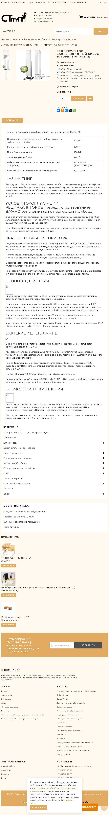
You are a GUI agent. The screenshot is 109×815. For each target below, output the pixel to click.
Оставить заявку (85, 807)
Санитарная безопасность (16, 483)
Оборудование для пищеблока (19, 468)
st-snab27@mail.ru (45, 21)
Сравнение (6, 770)
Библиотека (9, 437)
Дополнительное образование (19, 448)
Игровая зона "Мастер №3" (15, 617)
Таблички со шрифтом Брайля (18, 516)
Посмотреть (8, 565)
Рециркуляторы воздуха (63, 39)
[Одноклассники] (62, 110)
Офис (6, 473)
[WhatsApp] (74, 110)
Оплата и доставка (9, 707)
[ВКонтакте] (58, 110)
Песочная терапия (12, 478)
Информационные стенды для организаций (25, 432)
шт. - (96, 17)
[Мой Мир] (66, 110)
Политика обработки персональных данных (21, 719)
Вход (3, 778)
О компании (6, 695)
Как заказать (6, 699)
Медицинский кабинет (36, 39)
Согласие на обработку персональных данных (22, 715)
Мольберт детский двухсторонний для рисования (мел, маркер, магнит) (38, 587)
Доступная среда (12, 453)
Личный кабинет (8, 766)
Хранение (8, 488)
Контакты (5, 711)
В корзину (78, 99)
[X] (70, 110)
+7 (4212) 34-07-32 (44, 15)
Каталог (17, 39)
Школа (7, 494)
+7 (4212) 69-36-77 (44, 18)
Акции (4, 703)
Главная (5, 39)
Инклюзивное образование (17, 458)
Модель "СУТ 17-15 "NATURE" (16, 558)
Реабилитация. (11, 527)
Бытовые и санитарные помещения (21, 522)
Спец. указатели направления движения (24, 511)
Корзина (5, 774)
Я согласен (38, 807)
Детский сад (9, 443)
